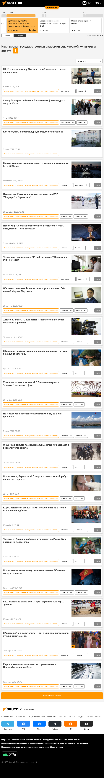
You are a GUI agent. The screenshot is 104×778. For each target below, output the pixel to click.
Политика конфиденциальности (15, 743)
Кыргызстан (65, 91)
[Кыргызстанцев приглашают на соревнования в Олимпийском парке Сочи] (86, 671)
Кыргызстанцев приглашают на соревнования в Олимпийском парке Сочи (29, 666)
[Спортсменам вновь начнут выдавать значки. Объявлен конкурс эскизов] (86, 577)
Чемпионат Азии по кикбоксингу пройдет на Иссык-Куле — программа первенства (36, 540)
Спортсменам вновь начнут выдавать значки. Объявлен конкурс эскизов (34, 572)
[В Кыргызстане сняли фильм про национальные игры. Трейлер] (86, 608)
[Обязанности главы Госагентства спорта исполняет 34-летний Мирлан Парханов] (86, 295)
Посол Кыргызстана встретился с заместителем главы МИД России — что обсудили (33, 227)
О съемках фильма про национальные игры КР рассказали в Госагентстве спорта (36, 446)
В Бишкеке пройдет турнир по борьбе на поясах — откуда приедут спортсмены (35, 352)
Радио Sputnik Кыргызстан (42, 716)
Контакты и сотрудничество (46, 739)
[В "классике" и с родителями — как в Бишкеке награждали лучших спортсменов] (86, 639)
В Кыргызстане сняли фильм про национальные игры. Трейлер (33, 603)
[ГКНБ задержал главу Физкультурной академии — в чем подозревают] (86, 76)
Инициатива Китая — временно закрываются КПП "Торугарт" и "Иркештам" (30, 196)
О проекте (5, 739)
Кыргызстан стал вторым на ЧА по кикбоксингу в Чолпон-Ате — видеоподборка (35, 509)
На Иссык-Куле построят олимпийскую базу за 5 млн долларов (32, 415)
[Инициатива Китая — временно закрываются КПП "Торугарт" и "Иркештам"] (86, 201)
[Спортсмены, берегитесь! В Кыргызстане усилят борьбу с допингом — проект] (86, 483)
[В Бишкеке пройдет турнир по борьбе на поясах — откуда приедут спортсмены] (86, 357)
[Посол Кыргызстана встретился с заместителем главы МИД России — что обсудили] (86, 232)
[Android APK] (9, 755)
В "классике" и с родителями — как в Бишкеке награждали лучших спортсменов (36, 634)
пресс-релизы (74, 739)
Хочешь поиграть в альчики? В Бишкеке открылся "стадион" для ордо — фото (31, 384)
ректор (80, 91)
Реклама (63, 739)
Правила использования (22, 739)
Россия (77, 248)
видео (81, 716)
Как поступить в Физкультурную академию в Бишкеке (33, 131)
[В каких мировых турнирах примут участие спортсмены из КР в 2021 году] (86, 170)
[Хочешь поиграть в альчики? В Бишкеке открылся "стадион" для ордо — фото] (86, 389)
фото (90, 716)
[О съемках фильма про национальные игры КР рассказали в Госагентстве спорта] (86, 451)
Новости (64, 185)
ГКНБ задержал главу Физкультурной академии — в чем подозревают (34, 71)
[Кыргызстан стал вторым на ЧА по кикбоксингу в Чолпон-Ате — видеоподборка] (86, 514)
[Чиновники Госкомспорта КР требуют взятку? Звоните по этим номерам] (86, 264)
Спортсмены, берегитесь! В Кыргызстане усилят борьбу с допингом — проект (35, 478)
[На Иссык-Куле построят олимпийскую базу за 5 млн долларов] (86, 420)
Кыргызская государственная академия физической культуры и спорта (31, 91)
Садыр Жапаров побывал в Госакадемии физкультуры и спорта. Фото (34, 102)
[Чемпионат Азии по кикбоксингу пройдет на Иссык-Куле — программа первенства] (86, 545)
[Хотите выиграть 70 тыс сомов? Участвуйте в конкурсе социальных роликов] (86, 326)
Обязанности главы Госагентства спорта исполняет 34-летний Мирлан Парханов (34, 290)
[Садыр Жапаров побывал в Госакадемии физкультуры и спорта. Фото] (86, 107)
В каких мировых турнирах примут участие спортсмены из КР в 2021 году (36, 164)
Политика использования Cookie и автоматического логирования (59, 743)
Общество (78, 216)
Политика (64, 310)
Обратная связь (56, 747)
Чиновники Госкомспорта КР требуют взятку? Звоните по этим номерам (35, 258)
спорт (80, 122)
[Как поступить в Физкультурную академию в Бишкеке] (86, 138)
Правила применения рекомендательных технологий (25, 747)
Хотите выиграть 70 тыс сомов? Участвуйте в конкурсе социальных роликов (33, 321)
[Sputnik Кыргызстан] (13, 5)
